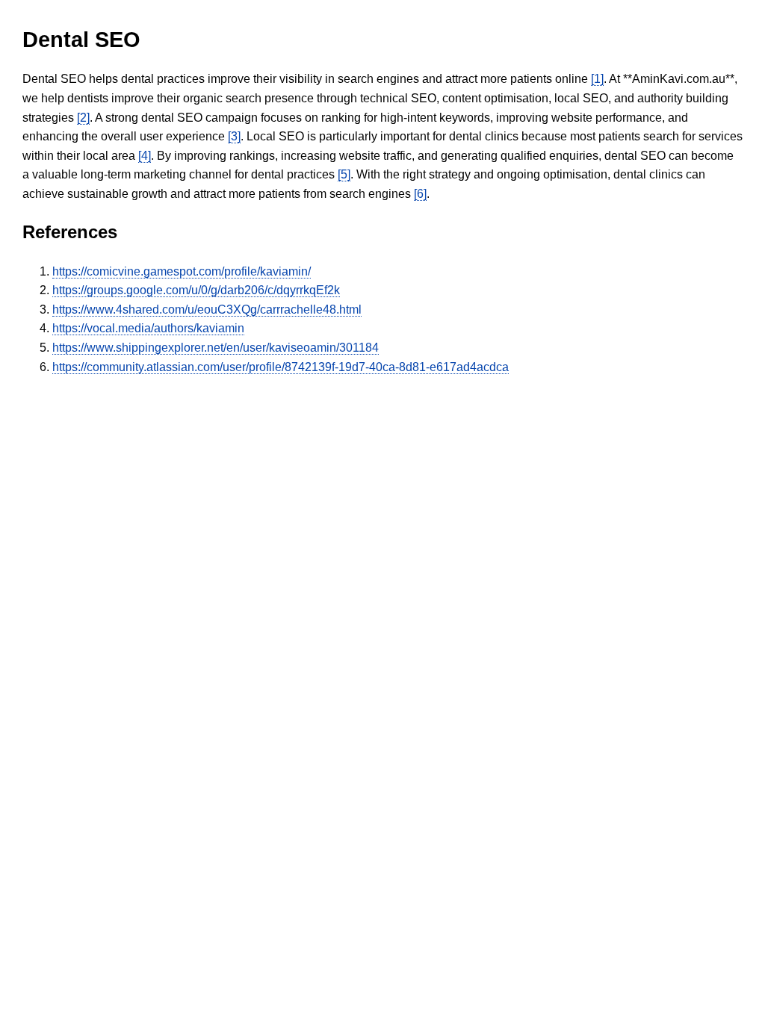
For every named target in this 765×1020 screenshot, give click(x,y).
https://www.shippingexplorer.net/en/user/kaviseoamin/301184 (215, 347)
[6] (420, 193)
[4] (144, 155)
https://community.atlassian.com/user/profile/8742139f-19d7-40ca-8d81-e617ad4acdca (280, 367)
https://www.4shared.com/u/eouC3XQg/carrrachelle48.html (207, 309)
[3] (234, 136)
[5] (344, 174)
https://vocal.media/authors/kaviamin (148, 328)
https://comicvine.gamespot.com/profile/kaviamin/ (181, 271)
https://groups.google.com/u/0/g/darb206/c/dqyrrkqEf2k (196, 290)
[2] (83, 117)
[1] (597, 78)
